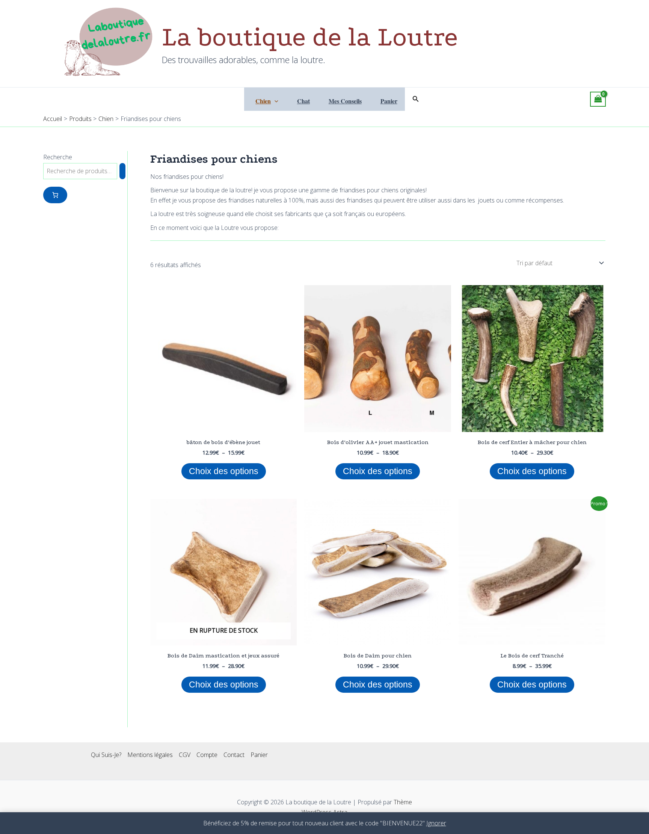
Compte (206, 755)
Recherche (57, 157)
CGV (184, 755)
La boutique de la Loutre (310, 37)
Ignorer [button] (436, 823)
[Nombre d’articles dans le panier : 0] (55, 195)
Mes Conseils (345, 101)
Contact (234, 755)
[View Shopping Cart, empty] (598, 99)
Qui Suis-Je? (106, 755)
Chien (263, 101)
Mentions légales (150, 755)
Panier (388, 101)
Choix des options (223, 471)
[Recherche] (122, 171)
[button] (274, 101)
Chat (303, 101)
